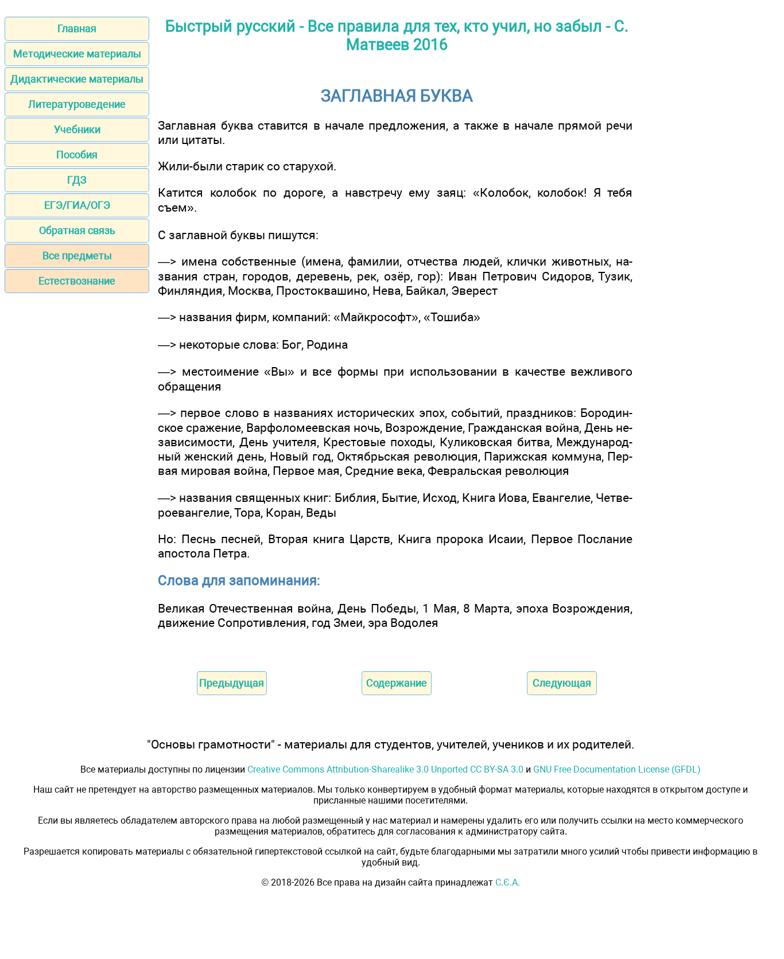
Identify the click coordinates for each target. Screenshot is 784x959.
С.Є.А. (507, 882)
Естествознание (76, 281)
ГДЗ (77, 180)
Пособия (77, 155)
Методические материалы (77, 54)
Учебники (77, 129)
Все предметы (77, 256)
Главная (76, 28)
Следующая (562, 683)
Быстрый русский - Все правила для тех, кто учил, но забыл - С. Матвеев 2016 (396, 35)
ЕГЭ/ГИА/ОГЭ (77, 205)
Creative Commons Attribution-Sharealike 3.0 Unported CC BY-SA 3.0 (385, 769)
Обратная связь (77, 230)
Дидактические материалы (76, 79)
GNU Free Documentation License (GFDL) (617, 769)
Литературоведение (77, 104)
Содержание (396, 683)
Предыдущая (231, 683)
